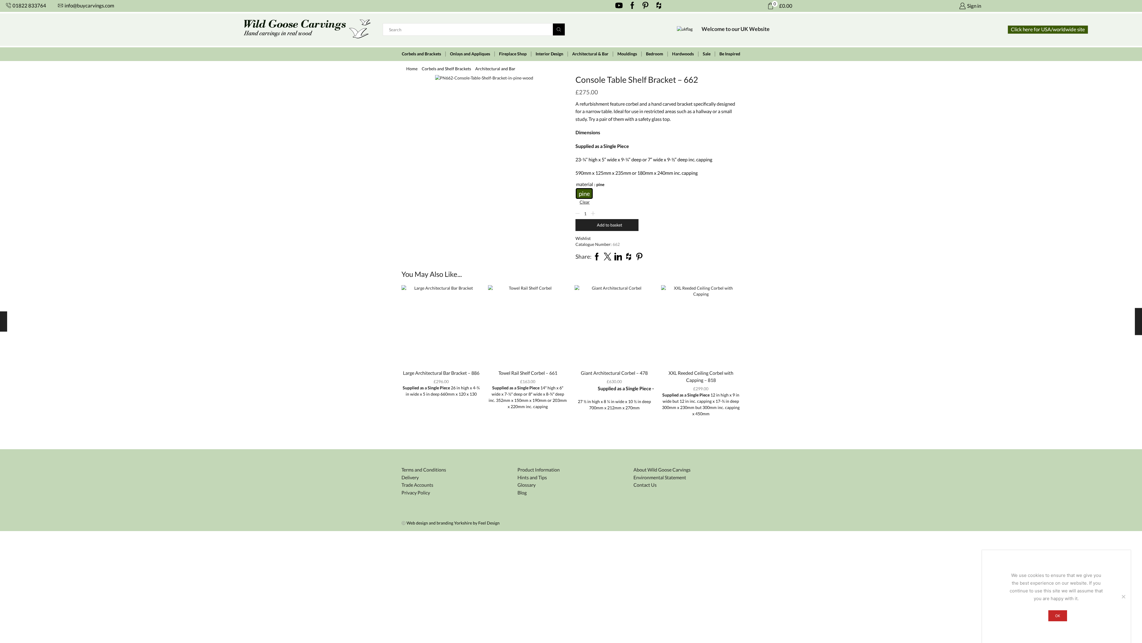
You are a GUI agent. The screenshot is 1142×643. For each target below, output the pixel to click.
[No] (1123, 597)
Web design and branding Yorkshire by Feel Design (453, 522)
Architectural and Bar (495, 68)
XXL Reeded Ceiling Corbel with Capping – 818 (701, 376)
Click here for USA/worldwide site (1048, 29)
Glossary (526, 485)
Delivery (410, 477)
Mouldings (627, 53)
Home (412, 68)
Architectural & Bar (590, 53)
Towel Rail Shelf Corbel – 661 (527, 373)
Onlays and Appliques (470, 53)
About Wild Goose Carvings (662, 469)
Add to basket (609, 224)
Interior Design (549, 53)
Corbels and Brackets (421, 53)
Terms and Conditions (423, 469)
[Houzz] (659, 6)
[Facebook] (632, 6)
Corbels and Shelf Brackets (446, 68)
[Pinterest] (645, 6)
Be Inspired (729, 53)
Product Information (538, 469)
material (584, 184)
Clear (585, 202)
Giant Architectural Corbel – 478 (614, 373)
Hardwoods (683, 53)
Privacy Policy (415, 492)
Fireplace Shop (513, 53)
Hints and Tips (532, 477)
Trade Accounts (417, 485)
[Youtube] (619, 6)
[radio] (584, 193)
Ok (1057, 616)
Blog (522, 492)
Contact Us (645, 485)
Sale (706, 53)
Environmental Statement (659, 477)
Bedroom (654, 53)
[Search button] (559, 29)
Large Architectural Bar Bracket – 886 (441, 373)
